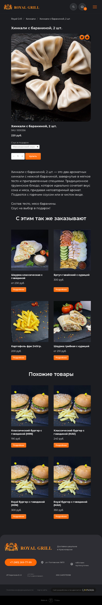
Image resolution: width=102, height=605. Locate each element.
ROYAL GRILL (26, 7)
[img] (95, 7)
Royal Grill (16, 19)
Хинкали (31, 19)
